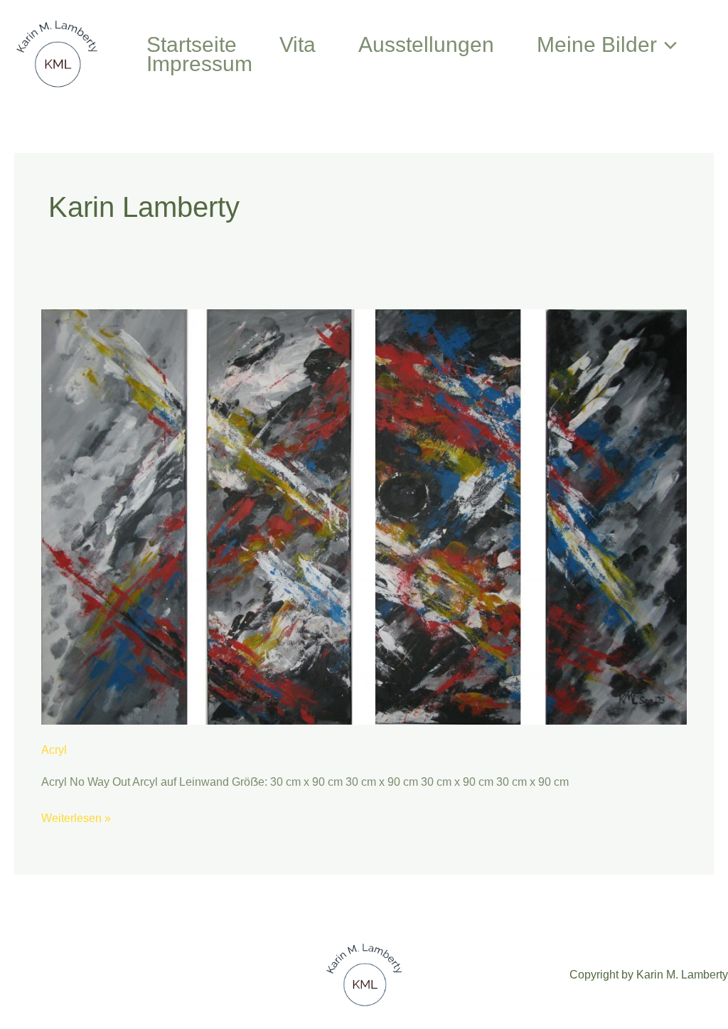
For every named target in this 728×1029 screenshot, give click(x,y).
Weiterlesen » (76, 816)
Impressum (199, 63)
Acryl (54, 750)
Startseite (191, 44)
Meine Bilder (597, 44)
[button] (667, 44)
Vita (297, 44)
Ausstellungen (426, 44)
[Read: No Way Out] (363, 516)
